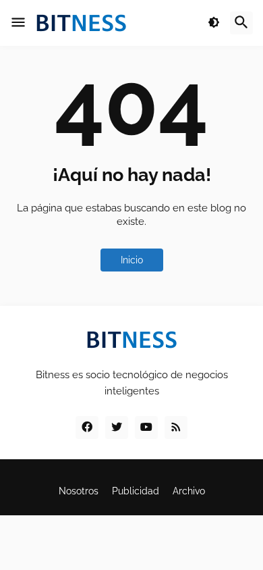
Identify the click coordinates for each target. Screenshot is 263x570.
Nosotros (78, 491)
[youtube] (146, 427)
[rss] (176, 427)
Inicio (132, 260)
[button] (18, 22)
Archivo (189, 491)
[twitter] (116, 427)
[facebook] (87, 427)
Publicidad (135, 491)
